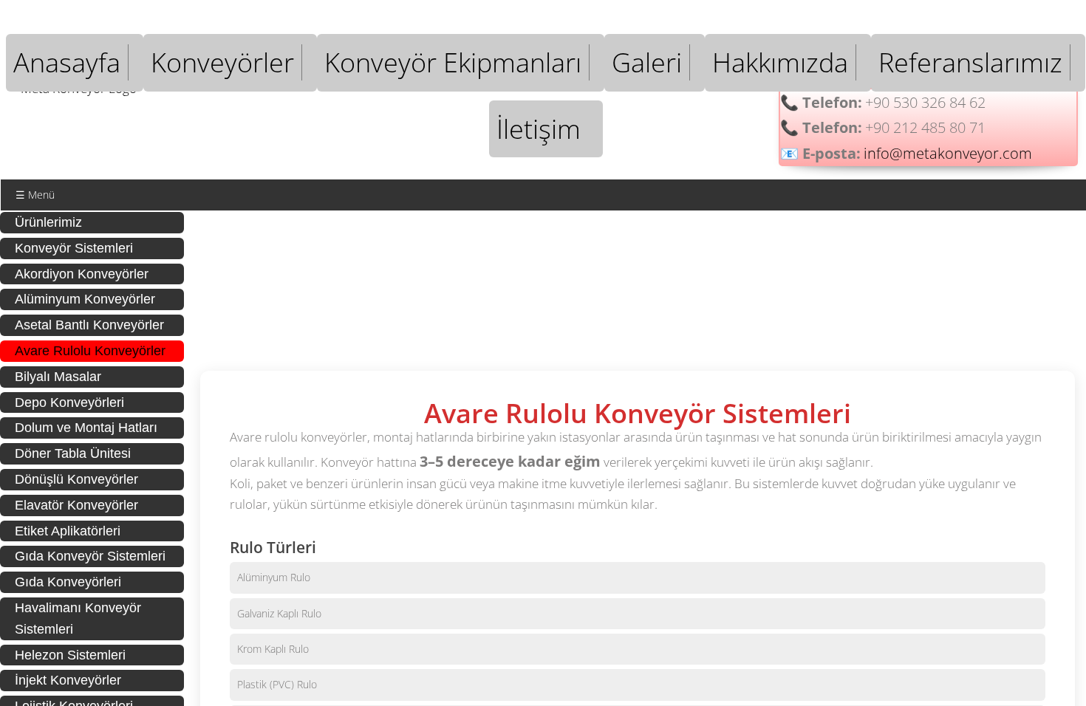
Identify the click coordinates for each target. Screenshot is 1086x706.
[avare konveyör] (386, 272)
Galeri (647, 62)
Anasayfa (66, 62)
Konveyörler (222, 62)
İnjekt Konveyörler (68, 680)
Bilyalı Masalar (58, 376)
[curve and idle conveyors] (512, 272)
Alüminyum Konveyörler (85, 299)
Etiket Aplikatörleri (67, 531)
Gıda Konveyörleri (68, 582)
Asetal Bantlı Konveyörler (89, 325)
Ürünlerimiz (48, 222)
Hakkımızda (780, 62)
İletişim (538, 129)
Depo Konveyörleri (69, 402)
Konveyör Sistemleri (74, 248)
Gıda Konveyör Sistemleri (90, 556)
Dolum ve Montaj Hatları (86, 427)
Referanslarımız (970, 62)
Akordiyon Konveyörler (81, 274)
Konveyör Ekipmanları (452, 62)
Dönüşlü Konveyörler (76, 479)
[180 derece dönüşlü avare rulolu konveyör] (637, 272)
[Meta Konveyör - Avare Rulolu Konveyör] (261, 272)
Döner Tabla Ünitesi (73, 453)
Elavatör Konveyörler (76, 505)
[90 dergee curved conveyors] (1014, 272)
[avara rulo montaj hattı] (763, 272)
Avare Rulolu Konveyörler (90, 350)
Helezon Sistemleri (70, 655)
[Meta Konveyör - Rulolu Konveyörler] (889, 272)
